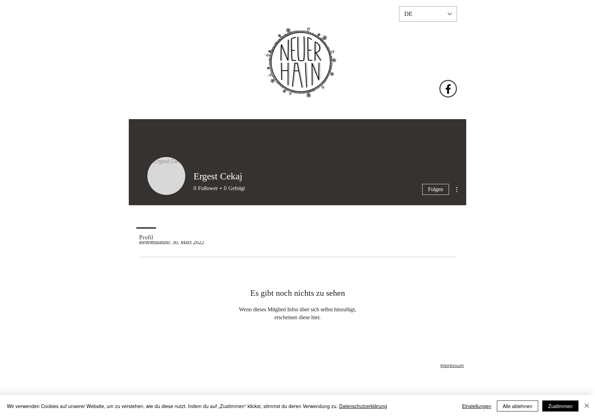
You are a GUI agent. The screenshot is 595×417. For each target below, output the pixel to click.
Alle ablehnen (517, 406)
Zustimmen (560, 406)
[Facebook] (448, 89)
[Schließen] (587, 405)
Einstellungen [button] (476, 406)
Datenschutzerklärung (363, 406)
